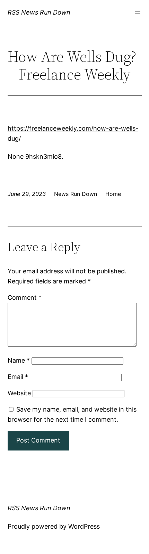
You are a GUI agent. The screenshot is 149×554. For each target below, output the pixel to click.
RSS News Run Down (39, 12)
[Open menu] (137, 12)
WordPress (84, 526)
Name (19, 360)
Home (113, 193)
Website (19, 393)
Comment (25, 297)
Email (18, 376)
